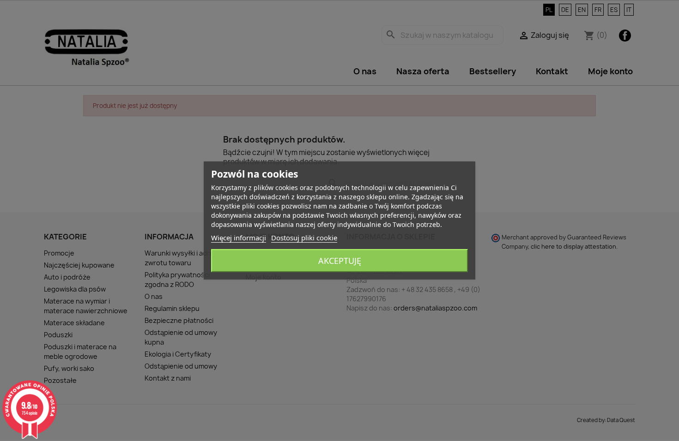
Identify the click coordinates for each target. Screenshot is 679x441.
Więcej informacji (238, 237)
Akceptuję (339, 260)
